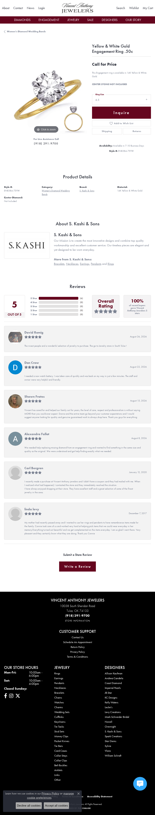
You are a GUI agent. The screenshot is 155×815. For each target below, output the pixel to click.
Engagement (49, 20)
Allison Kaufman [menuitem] (114, 673)
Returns (137, 131)
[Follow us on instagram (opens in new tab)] (11, 695)
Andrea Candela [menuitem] (114, 678)
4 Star (33, 302)
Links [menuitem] (57, 775)
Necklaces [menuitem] (60, 688)
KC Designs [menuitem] (111, 697)
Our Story (133, 20)
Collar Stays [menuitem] (60, 755)
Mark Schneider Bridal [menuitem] (117, 717)
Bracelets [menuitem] (59, 692)
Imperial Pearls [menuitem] (113, 688)
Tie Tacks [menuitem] (59, 726)
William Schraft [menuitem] (113, 755)
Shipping (107, 131)
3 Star (33, 306)
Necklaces (72, 264)
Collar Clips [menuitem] (60, 760)
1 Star (33, 314)
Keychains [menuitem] (59, 722)
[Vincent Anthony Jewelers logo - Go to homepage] (77, 8)
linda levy (31, 509)
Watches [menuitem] (59, 702)
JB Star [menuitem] (108, 692)
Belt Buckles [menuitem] (60, 765)
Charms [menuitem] (58, 707)
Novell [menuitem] (108, 722)
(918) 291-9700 (46, 143)
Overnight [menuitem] (110, 726)
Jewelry (73, 20)
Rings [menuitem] (57, 673)
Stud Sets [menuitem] (59, 731)
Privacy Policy (77, 652)
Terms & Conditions (77, 656)
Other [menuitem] (57, 780)
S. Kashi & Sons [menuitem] (113, 731)
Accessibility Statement (99, 796)
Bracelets (59, 264)
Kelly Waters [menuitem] (111, 702)
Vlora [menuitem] (108, 751)
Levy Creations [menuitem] (113, 712)
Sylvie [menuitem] (108, 746)
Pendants (96, 264)
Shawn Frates (34, 396)
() (81, 298)
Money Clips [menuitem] (61, 736)
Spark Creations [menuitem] (113, 736)
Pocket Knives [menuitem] (61, 741)
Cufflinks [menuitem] (59, 717)
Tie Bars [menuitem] (58, 746)
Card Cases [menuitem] (60, 751)
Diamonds (22, 20)
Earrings (84, 264)
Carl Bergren (33, 468)
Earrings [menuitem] (58, 678)
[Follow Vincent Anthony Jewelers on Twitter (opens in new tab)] (17, 695)
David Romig (33, 332)
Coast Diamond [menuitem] (113, 683)
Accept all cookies (56, 805)
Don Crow (31, 363)
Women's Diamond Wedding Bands (26, 31)
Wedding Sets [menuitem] (61, 712)
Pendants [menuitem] (59, 683)
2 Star (33, 310)
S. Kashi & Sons (87, 190)
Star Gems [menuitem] (110, 741)
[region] (46, 92)
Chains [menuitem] (58, 697)
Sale (90, 20)
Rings (111, 264)
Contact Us (78, 637)
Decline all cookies (29, 805)
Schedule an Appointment (77, 642)
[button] (41, 8)
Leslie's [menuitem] (108, 707)
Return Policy (78, 647)
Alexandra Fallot (36, 434)
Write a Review (77, 566)
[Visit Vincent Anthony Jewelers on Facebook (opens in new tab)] (5, 695)
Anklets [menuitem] (58, 770)
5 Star (33, 298)
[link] (5, 8)
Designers (109, 20)
